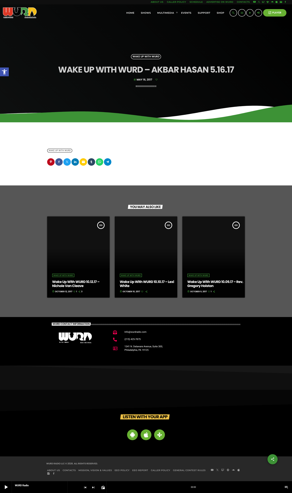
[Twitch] (263, 2)
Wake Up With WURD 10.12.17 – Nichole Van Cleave (76, 283)
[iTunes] (276, 2)
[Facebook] (285, 2)
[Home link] (20, 13)
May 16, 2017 (143, 79)
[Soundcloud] (272, 2)
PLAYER (274, 13)
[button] (4, 71)
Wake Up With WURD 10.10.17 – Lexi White (147, 283)
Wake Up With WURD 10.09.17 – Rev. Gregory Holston (215, 283)
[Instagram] (281, 2)
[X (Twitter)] (259, 2)
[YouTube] (254, 2)
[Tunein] (267, 2)
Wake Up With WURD (145, 57)
